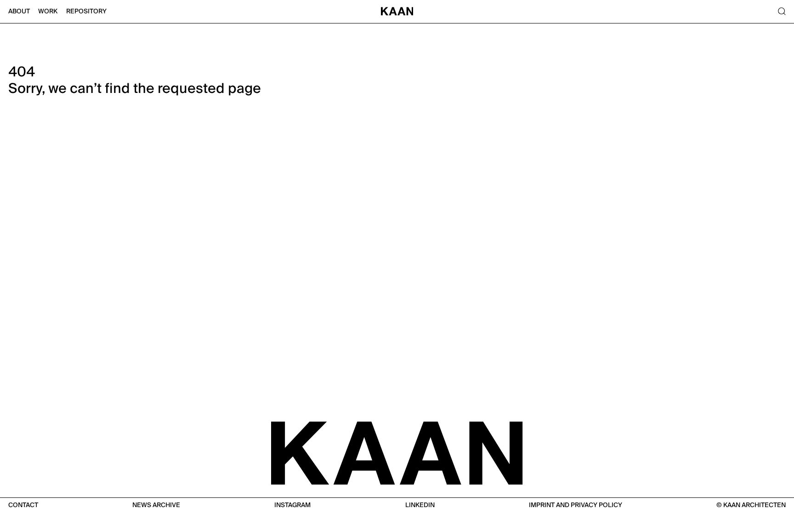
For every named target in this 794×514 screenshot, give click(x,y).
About (19, 11)
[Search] (781, 11)
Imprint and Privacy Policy (575, 505)
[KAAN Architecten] (397, 452)
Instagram (292, 505)
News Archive (156, 505)
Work (47, 11)
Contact (23, 505)
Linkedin (420, 505)
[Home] (397, 11)
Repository (86, 11)
